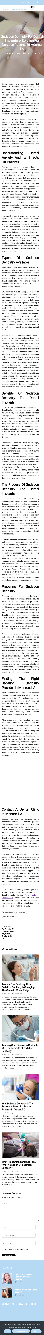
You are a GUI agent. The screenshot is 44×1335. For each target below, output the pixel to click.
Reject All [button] (36, 1331)
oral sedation (21, 913)
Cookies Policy (30, 1327)
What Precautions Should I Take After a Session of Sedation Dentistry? (19, 1164)
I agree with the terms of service (16, 1249)
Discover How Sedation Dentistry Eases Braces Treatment (23, 1277)
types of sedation (9, 916)
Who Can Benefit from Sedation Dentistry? (26, 1291)
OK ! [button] (7, 1331)
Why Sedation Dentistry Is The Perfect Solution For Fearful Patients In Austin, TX (17, 1106)
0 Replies (39, 53)
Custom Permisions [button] (21, 1331)
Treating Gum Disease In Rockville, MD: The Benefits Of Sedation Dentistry (20, 1048)
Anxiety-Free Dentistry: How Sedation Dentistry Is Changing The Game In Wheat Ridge (18, 987)
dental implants (8, 913)
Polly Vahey (7, 53)
